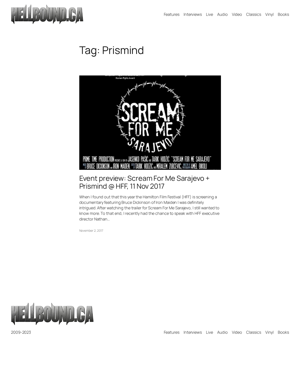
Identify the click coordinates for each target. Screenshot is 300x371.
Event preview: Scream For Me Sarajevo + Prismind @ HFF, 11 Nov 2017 (144, 182)
